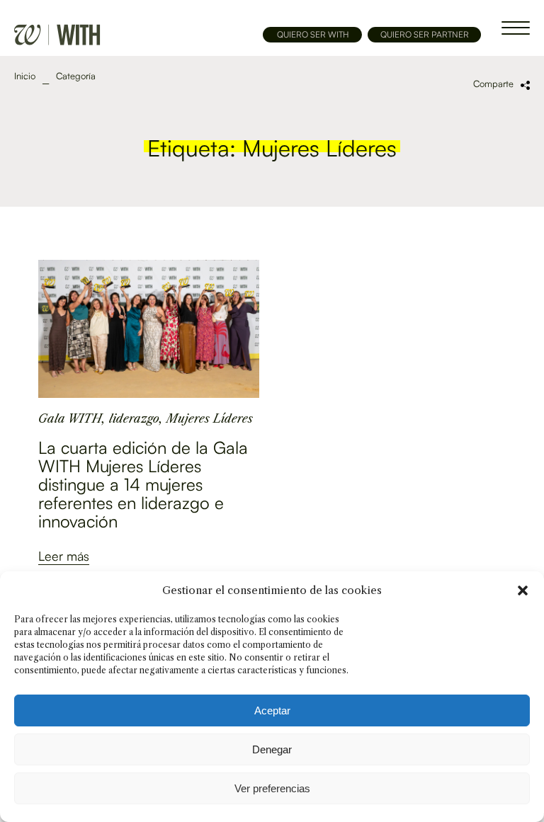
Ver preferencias (272, 788)
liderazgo (134, 418)
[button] (523, 590)
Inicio (24, 76)
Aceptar (272, 710)
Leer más (63, 556)
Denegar (272, 749)
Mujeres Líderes (209, 418)
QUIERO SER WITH (312, 34)
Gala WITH (70, 418)
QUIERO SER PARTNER (424, 34)
